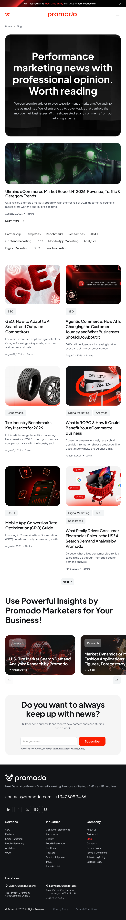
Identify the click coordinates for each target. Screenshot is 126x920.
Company (94, 822)
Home (8, 26)
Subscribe (92, 741)
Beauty (50, 838)
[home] (7, 14)
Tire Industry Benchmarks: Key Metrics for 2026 (29, 425)
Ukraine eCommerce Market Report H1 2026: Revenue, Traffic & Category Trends (63, 193)
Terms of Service (60, 748)
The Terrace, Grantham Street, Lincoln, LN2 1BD (17, 894)
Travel (49, 861)
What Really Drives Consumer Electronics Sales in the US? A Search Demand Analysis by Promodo (92, 538)
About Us (91, 829)
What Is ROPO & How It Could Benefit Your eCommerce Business (92, 427)
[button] (118, 14)
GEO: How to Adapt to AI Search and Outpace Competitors (28, 326)
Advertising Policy (96, 857)
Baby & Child (53, 866)
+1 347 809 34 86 (70, 796)
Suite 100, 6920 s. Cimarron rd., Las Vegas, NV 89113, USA (61, 892)
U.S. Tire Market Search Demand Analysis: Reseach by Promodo (40, 661)
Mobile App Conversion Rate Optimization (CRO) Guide (31, 525)
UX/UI (8, 852)
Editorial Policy (94, 861)
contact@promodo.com (28, 796)
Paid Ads (9, 834)
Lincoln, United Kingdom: (22, 885)
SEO (7, 829)
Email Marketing (13, 838)
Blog (89, 838)
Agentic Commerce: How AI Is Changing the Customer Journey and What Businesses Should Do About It (93, 329)
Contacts (92, 843)
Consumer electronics (58, 829)
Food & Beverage (55, 843)
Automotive (52, 834)
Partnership (93, 834)
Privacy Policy (78, 748)
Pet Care (50, 852)
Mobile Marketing (14, 843)
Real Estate (52, 847)
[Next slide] (117, 680)
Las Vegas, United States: (63, 885)
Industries (53, 822)
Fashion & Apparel (55, 857)
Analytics (10, 847)
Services (11, 822)
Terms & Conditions (97, 852)
